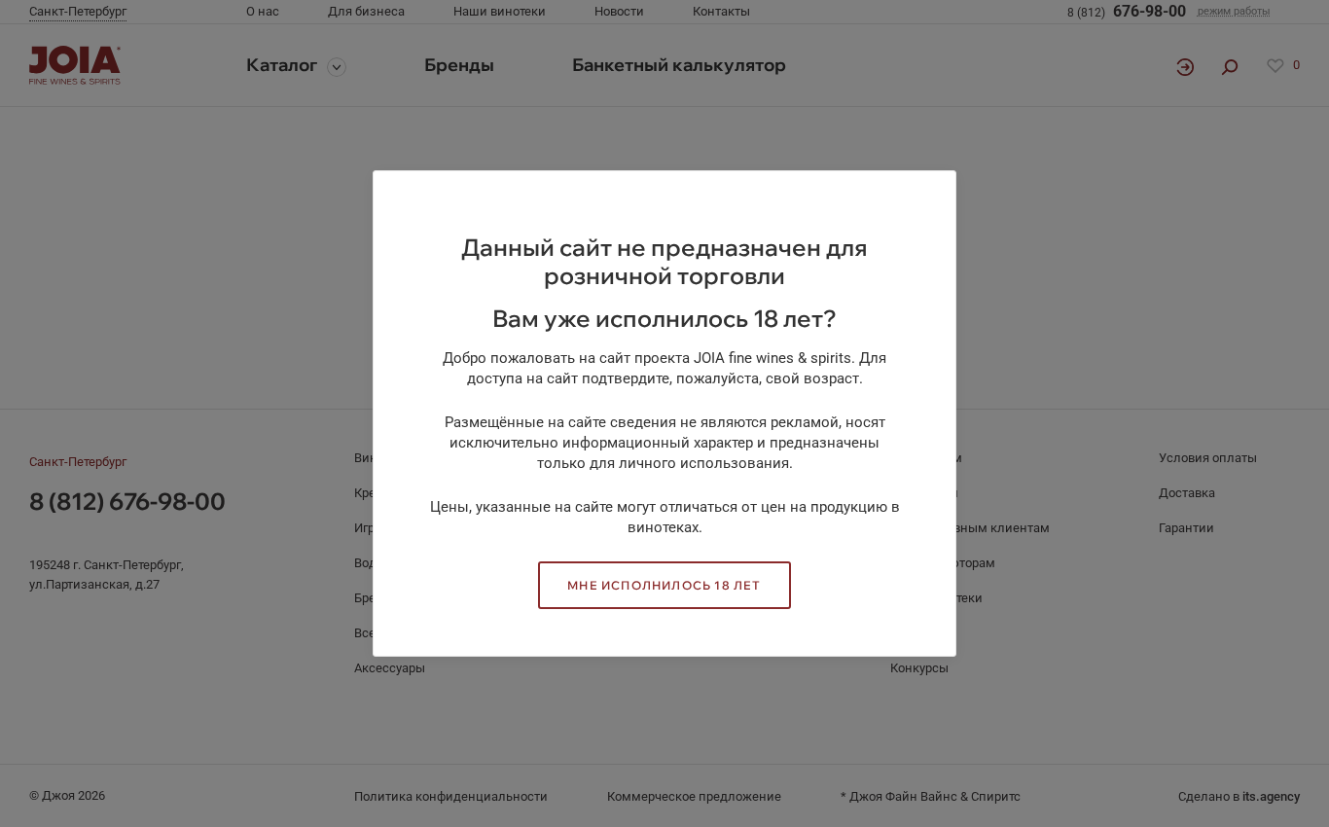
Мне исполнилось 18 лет (664, 585)
